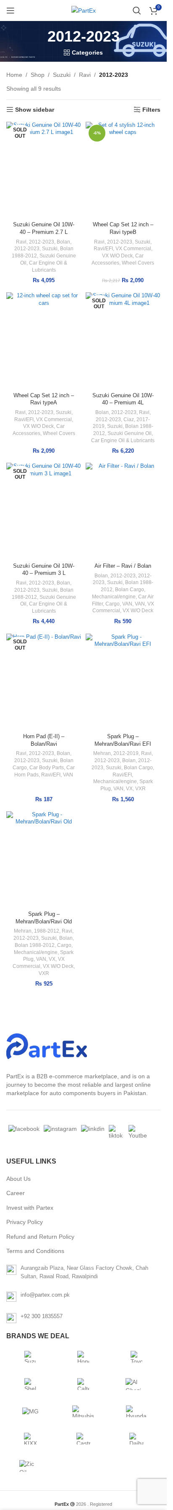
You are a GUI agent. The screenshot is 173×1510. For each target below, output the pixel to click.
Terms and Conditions (35, 1251)
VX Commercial (133, 249)
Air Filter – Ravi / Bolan (122, 566)
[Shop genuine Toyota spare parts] (136, 1356)
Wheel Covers (138, 263)
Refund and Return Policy (40, 1236)
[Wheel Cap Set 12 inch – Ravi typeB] (123, 170)
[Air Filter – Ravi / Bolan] (123, 511)
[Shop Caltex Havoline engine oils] (83, 1384)
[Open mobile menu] (10, 10)
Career (15, 1193)
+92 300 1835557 (42, 1316)
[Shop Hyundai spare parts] (136, 1411)
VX (129, 789)
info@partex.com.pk (45, 1295)
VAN (127, 604)
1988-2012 (46, 931)
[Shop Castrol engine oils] (83, 1438)
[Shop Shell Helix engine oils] (30, 1384)
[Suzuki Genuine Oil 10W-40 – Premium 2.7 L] (43, 170)
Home (14, 74)
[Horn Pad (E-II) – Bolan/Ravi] (43, 682)
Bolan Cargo (129, 589)
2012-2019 (126, 753)
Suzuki (62, 74)
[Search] (136, 10)
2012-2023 (41, 242)
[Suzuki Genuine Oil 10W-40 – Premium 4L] (123, 340)
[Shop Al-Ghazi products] (136, 1384)
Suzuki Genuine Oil (129, 433)
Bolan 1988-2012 (35, 945)
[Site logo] (83, 10)
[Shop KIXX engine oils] (30, 1438)
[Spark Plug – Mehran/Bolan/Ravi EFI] (123, 682)
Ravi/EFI (103, 249)
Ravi (85, 74)
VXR (140, 789)
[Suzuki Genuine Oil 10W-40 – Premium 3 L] (43, 511)
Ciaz (128, 419)
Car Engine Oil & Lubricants (123, 440)
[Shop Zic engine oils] (30, 1465)
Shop (38, 74)
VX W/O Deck (117, 256)
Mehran (102, 753)
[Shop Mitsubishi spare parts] (83, 1411)
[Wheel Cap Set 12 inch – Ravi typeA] (43, 340)
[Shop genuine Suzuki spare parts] (30, 1356)
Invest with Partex (29, 1207)
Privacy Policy (24, 1222)
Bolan (63, 242)
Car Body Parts (46, 768)
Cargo (112, 604)
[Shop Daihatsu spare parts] (136, 1438)
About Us (18, 1178)
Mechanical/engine (114, 597)
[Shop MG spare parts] (30, 1411)
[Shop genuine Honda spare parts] (83, 1356)
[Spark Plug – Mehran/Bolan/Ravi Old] (43, 859)
